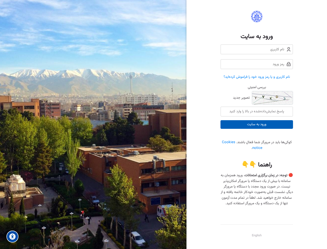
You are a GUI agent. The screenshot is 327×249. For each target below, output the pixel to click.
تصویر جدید (241, 98)
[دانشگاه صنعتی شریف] (256, 16)
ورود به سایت (256, 124)
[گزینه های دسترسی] (12, 237)
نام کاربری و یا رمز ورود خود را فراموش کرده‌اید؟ (257, 77)
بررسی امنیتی (257, 87)
